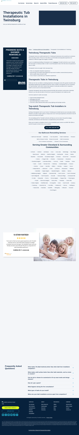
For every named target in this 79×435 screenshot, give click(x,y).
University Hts (42, 185)
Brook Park (65, 156)
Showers (73, 136)
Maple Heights (45, 171)
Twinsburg (55, 62)
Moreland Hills (52, 173)
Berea (66, 154)
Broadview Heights (49, 156)
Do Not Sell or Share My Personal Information (39, 430)
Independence (36, 168)
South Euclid (66, 183)
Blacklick (33, 156)
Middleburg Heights (36, 173)
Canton (38, 159)
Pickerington (72, 178)
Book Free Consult (10, 407)
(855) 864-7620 (63, 3)
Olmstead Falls (71, 175)
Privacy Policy (49, 417)
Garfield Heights (63, 164)
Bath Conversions (64, 139)
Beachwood (36, 154)
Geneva (71, 164)
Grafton (36, 166)
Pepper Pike (63, 178)
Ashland (39, 152)
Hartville (48, 166)
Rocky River (54, 180)
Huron (71, 166)
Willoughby (57, 187)
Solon (59, 183)
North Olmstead (71, 173)
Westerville (36, 187)
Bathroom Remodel (36, 136)
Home (30, 49)
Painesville (40, 178)
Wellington (72, 185)
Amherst (33, 152)
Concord (56, 161)
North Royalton (45, 175)
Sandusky (62, 180)
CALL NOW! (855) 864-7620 (52, 127)
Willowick (64, 187)
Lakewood (44, 168)
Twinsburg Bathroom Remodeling (41, 49)
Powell (36, 180)
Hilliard (53, 166)
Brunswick (73, 156)
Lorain (51, 168)
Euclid (39, 164)
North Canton (61, 173)
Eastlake (68, 161)
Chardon (53, 159)
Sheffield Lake (44, 183)
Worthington (53, 190)
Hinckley (60, 166)
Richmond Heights (45, 180)
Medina (63, 171)
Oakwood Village (61, 175)
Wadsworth (58, 185)
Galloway (54, 164)
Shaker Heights (35, 183)
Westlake (43, 187)
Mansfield (37, 171)
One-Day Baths (54, 136)
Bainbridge (65, 152)
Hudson (66, 166)
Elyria (35, 164)
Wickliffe (50, 187)
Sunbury (73, 183)
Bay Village (73, 152)
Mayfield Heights (56, 171)
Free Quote (73, 3)
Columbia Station (47, 161)
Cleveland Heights (36, 161)
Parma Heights (54, 178)
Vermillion (50, 185)
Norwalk (53, 175)
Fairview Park (47, 164)
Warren (65, 185)
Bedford (43, 154)
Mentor (69, 171)
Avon (52, 152)
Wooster (71, 187)
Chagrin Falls (45, 159)
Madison (72, 168)
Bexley (72, 154)
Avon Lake (58, 152)
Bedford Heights (51, 154)
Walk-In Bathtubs (64, 136)
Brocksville (40, 156)
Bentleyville (60, 154)
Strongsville (53, 183)
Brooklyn (58, 156)
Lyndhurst (57, 168)
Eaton (73, 161)
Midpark (45, 173)
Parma (47, 178)
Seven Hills (69, 180)
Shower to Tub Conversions (61, 141)
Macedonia (64, 168)
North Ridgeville (35, 175)
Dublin (61, 161)
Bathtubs (45, 136)
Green (41, 166)
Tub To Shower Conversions (45, 141)
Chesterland (60, 159)
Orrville (34, 178)
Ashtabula (46, 152)
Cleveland (68, 159)
